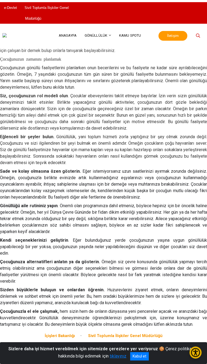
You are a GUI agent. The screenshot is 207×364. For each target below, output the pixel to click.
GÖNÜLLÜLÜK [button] (96, 35)
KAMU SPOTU (130, 35)
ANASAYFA (68, 35)
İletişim (173, 36)
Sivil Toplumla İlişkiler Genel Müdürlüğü (47, 13)
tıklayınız (118, 356)
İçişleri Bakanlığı (60, 336)
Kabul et (139, 356)
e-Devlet (11, 8)
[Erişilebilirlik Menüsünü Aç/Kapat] (195, 352)
